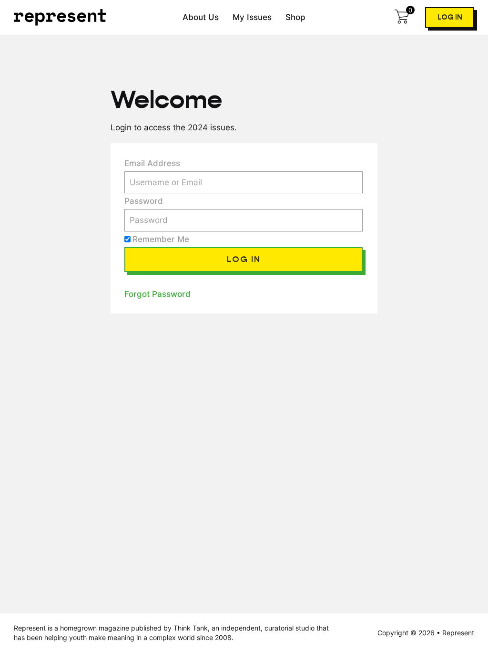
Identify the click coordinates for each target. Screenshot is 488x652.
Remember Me (160, 239)
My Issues (252, 17)
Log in (449, 17)
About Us (201, 17)
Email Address (152, 163)
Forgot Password (157, 294)
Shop (295, 17)
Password (143, 201)
